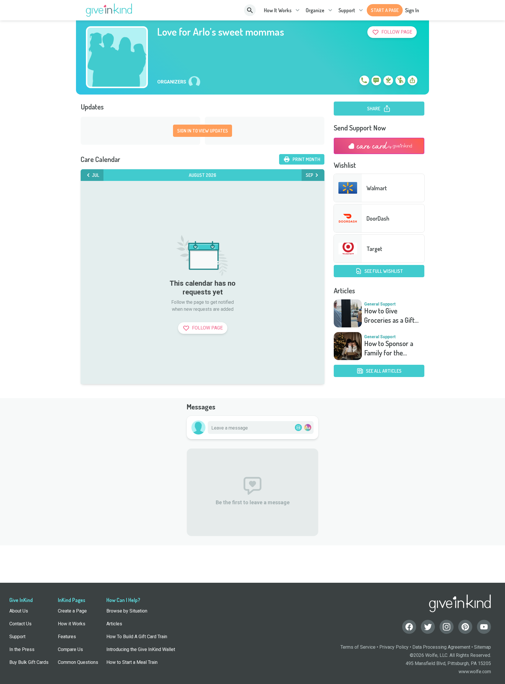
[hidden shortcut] (351, 81)
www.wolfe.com (475, 671)
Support (346, 10)
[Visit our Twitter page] (428, 627)
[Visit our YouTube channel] (484, 627)
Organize (315, 10)
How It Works (278, 10)
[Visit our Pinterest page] (465, 627)
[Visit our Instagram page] (447, 627)
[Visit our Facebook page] (409, 627)
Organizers (171, 82)
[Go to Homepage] (109, 10)
